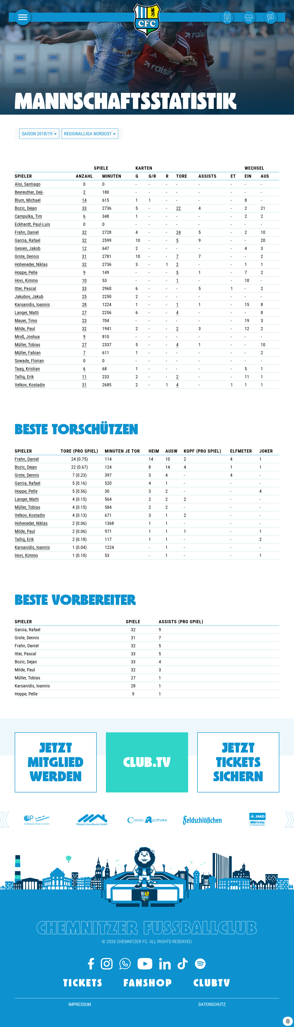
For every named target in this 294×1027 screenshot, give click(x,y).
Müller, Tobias (27, 344)
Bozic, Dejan (26, 208)
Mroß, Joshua (27, 336)
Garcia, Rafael (27, 240)
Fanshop (148, 984)
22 (178, 208)
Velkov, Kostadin (30, 385)
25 (84, 296)
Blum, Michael (28, 200)
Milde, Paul (25, 328)
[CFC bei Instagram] (106, 963)
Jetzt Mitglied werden (56, 763)
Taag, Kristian (27, 368)
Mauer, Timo (26, 320)
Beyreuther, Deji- (29, 192)
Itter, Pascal (25, 288)
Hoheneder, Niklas (31, 264)
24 (178, 232)
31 (84, 256)
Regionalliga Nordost (88, 133)
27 (84, 312)
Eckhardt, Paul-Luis (32, 224)
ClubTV (212, 984)
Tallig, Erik (24, 376)
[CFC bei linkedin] (165, 963)
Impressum (79, 1004)
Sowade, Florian (29, 360)
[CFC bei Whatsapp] (125, 963)
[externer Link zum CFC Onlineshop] (250, 17)
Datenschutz (212, 1004)
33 (84, 208)
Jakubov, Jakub (29, 296)
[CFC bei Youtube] (145, 963)
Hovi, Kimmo (26, 280)
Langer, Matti (27, 312)
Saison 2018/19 (38, 133)
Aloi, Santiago (27, 184)
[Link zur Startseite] (147, 35)
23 (84, 320)
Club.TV (147, 763)
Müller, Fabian (28, 352)
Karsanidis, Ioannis (32, 304)
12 (84, 248)
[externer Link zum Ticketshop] (228, 17)
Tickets (83, 984)
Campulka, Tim (28, 216)
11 (84, 376)
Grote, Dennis (27, 256)
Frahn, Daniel (27, 232)
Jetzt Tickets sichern (238, 763)
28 (84, 304)
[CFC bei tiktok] (182, 963)
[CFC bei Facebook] (91, 963)
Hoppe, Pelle (26, 272)
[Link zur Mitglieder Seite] (271, 17)
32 (84, 232)
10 (84, 280)
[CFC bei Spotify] (200, 963)
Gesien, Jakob (27, 248)
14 (84, 200)
